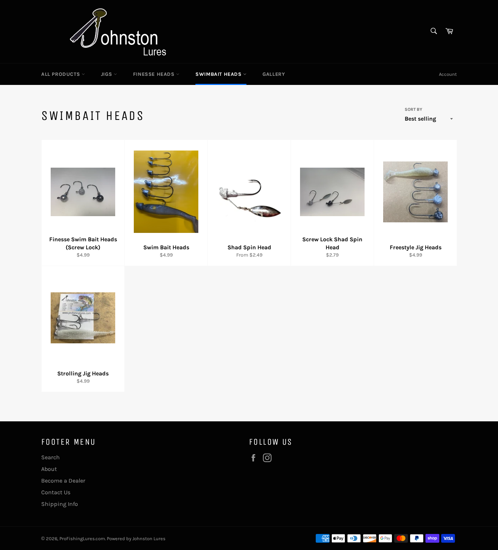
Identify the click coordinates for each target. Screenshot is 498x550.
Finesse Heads (154, 74)
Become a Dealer (63, 480)
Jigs (107, 74)
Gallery (273, 74)
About (49, 468)
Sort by (413, 109)
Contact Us (55, 492)
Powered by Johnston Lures (136, 538)
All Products (61, 74)
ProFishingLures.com (82, 538)
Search (50, 457)
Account (448, 74)
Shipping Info (59, 503)
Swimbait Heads (219, 74)
